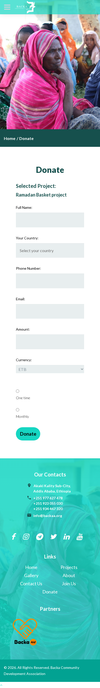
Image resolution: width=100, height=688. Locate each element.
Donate (50, 591)
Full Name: (24, 207)
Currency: (24, 360)
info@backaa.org (47, 515)
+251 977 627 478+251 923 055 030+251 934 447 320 (48, 503)
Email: (20, 299)
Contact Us (31, 583)
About (69, 575)
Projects (69, 567)
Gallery (31, 575)
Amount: (23, 329)
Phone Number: (28, 268)
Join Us (69, 583)
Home (9, 138)
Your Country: (27, 238)
